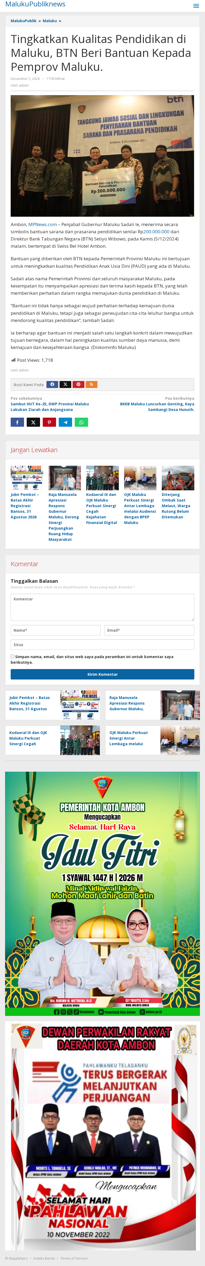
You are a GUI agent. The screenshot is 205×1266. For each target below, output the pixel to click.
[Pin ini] (49, 422)
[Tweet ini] (33, 422)
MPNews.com (42, 224)
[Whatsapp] (81, 422)
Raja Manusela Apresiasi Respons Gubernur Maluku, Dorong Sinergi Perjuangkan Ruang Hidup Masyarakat (64, 517)
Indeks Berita (44, 1258)
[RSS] (91, 384)
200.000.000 (156, 231)
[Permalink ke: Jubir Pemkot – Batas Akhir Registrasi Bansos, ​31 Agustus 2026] (27, 478)
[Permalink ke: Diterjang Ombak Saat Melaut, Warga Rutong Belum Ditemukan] (178, 478)
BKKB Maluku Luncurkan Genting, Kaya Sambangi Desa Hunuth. (157, 404)
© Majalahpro (16, 1258)
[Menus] (196, 6)
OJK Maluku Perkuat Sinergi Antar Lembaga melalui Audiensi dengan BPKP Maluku (130, 744)
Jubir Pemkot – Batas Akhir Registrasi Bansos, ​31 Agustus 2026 (25, 505)
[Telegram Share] (65, 422)
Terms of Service (74, 1258)
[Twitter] (65, 384)
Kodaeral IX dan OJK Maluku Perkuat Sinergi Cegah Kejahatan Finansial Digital (28, 744)
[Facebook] (52, 384)
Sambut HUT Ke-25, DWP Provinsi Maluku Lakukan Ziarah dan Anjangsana (50, 404)
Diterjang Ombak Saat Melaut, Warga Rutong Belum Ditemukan (176, 505)
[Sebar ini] (17, 422)
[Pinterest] (78, 384)
